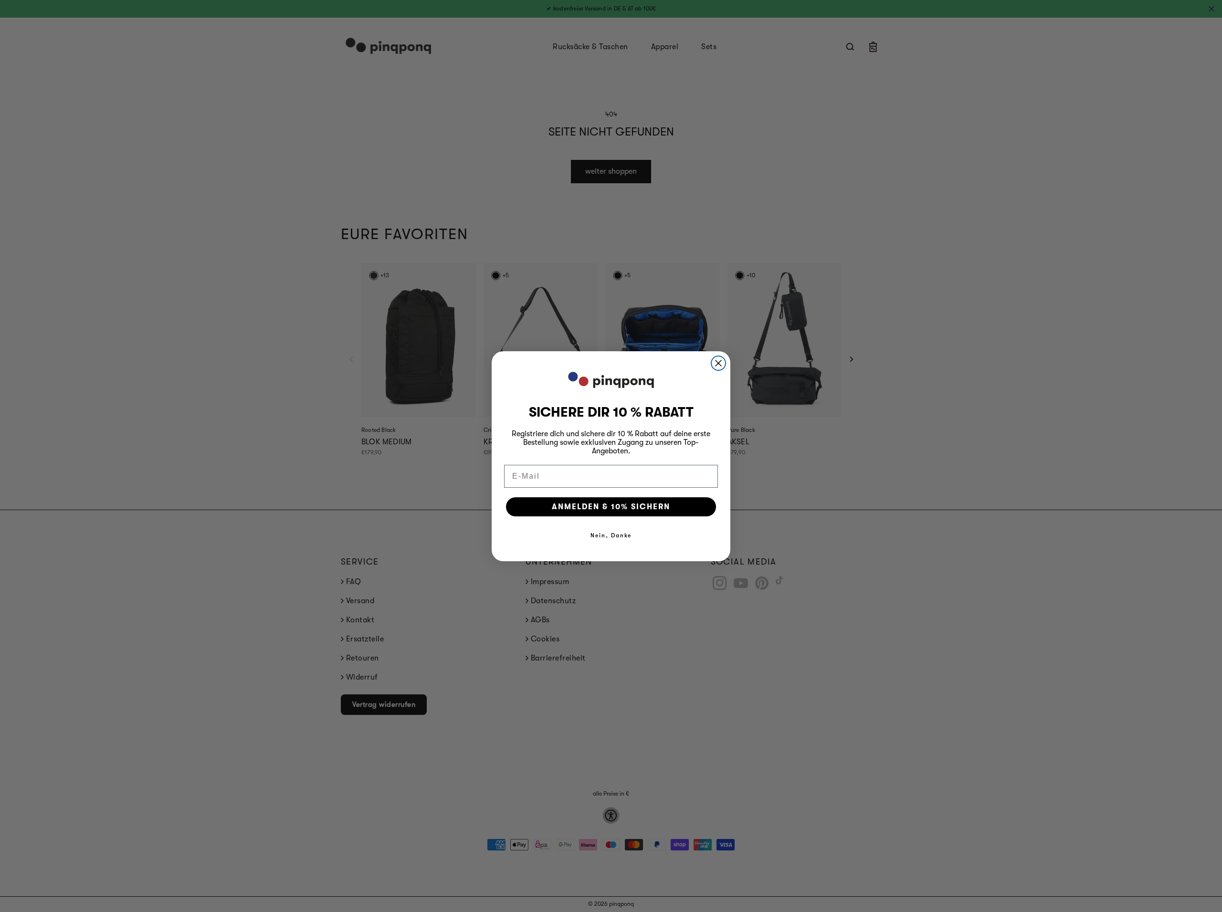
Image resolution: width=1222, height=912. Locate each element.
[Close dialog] (718, 363)
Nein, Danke (611, 535)
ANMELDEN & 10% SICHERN (611, 507)
